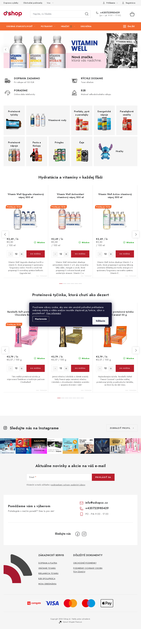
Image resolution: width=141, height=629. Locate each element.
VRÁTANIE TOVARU (47, 568)
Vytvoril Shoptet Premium (72, 622)
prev (5, 234)
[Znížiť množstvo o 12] (10, 254)
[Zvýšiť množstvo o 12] (21, 254)
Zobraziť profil (120, 428)
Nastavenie (41, 319)
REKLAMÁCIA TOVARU (48, 573)
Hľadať (87, 14)
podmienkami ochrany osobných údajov (68, 484)
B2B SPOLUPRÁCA (46, 578)
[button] (6, 49)
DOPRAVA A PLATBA (47, 563)
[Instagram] (84, 534)
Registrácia (130, 3)
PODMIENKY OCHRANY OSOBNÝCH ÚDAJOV (87, 570)
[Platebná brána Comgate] (34, 603)
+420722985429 (109, 12)
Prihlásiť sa (103, 477)
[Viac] (129, 26)
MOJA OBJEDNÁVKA (47, 583)
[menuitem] (21, 26)
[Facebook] (77, 534)
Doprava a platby (11, 3)
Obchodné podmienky (32, 3)
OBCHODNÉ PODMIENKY (84, 563)
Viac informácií (53, 313)
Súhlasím (100, 320)
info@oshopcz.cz (96, 503)
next (135, 234)
